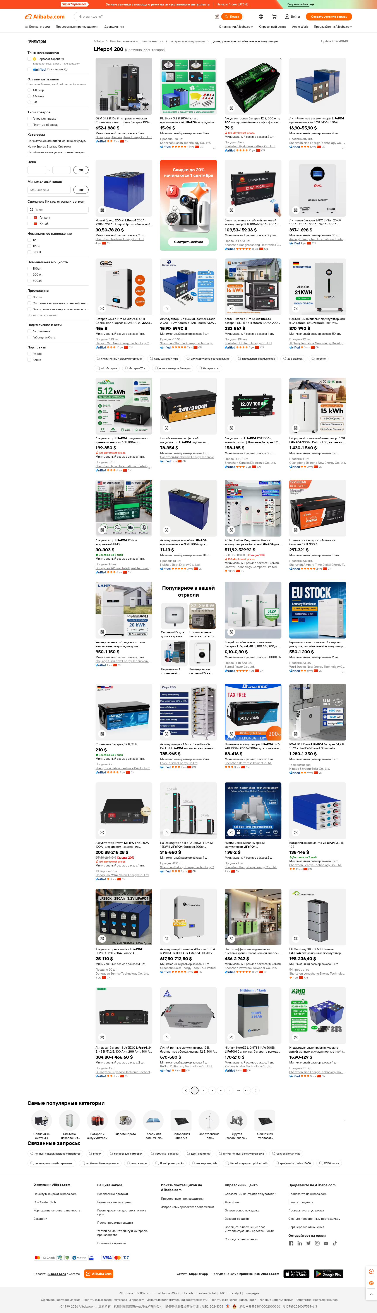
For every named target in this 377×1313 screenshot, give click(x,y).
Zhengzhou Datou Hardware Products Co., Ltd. (124, 768)
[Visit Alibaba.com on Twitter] (308, 1243)
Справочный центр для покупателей (250, 1194)
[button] (216, 16)
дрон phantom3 (201, 1153)
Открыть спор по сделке (242, 1210)
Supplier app (198, 1274)
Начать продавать (300, 1202)
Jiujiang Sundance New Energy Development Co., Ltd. (317, 343)
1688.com (143, 1293)
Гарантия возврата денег (114, 1202)
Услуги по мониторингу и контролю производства (122, 1233)
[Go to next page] (256, 1090)
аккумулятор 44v (206, 1163)
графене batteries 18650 (295, 1163)
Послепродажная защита (115, 1222)
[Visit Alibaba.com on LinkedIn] (299, 1243)
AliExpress (126, 1293)
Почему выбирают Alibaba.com (55, 1194)
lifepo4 (97, 1153)
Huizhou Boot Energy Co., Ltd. (180, 564)
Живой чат (232, 1202)
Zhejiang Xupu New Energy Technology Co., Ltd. (124, 661)
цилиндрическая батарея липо (210, 358)
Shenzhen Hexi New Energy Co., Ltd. (120, 239)
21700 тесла (331, 1163)
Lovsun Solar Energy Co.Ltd (178, 763)
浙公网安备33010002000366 (259, 1306)
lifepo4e (321, 358)
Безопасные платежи (112, 1194)
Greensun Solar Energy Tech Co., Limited (188, 968)
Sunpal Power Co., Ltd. (240, 666)
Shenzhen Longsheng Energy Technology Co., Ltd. (317, 973)
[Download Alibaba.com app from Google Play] (328, 1273)
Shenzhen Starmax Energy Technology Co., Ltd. (188, 343)
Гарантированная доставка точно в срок (121, 1212)
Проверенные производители (182, 1198)
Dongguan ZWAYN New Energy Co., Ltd (122, 875)
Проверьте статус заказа (306, 1210)
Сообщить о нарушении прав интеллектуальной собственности (249, 1229)
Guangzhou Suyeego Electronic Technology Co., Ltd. (124, 1072)
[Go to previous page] (186, 1090)
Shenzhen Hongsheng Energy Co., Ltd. (251, 867)
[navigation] (58, 566)
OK (81, 170)
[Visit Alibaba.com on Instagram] (317, 1243)
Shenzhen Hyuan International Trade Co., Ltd (124, 466)
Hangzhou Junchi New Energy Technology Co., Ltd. (188, 457)
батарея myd (211, 368)
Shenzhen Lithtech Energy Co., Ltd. (248, 343)
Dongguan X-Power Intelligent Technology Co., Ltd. (124, 568)
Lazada (188, 1293)
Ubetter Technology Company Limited (251, 567)
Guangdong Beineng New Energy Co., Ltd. (124, 137)
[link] (371, 1271)
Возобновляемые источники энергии (136, 41)
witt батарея (109, 368)
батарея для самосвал (128, 1153)
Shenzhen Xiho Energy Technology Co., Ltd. (317, 142)
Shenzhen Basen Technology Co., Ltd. (185, 142)
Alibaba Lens (57, 1274)
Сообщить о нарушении (241, 1239)
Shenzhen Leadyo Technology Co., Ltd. (315, 865)
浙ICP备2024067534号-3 (300, 1306)
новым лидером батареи (174, 368)
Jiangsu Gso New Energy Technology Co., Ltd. (124, 343)
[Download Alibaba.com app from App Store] (296, 1273)
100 (247, 1090)
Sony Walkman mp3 (166, 358)
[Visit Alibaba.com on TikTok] (334, 1243)
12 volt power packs (172, 1163)
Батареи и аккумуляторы (187, 41)
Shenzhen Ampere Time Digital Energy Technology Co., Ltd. (317, 564)
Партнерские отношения (306, 1227)
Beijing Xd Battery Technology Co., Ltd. (186, 1066)
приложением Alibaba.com (259, 1274)
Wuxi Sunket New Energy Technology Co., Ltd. (317, 666)
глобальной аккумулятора (258, 358)
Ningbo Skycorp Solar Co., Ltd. (309, 768)
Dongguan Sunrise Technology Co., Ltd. (122, 973)
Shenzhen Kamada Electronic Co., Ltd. (250, 462)
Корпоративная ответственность (57, 1210)
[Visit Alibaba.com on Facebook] (291, 1243)
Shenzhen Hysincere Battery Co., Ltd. (250, 146)
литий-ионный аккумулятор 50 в (121, 358)
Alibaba (99, 41)
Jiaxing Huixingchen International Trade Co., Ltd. (317, 239)
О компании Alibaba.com (52, 1184)
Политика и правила (111, 1243)
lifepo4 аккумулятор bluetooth (248, 1163)
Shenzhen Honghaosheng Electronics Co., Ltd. (253, 244)
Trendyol (235, 1293)
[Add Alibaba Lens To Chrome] (98, 1273)
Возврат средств (237, 1218)
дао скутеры (295, 358)
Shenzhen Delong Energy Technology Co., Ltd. (188, 867)
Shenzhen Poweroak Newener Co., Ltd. (251, 968)
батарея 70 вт (138, 368)
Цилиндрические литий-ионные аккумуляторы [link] (244, 41)
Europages (252, 1293)
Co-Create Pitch (45, 1202)
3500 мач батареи (166, 1153)
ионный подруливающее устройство (58, 1153)
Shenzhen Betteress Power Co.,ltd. (248, 763)
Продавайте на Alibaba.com (307, 1194)
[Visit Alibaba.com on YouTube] (326, 1243)
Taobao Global (206, 1293)
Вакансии (40, 1218)
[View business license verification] (228, 1306)
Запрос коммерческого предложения (187, 1207)
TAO (222, 1293)
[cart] (275, 17)
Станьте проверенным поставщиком (314, 1218)
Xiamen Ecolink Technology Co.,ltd (248, 1066)
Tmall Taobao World (167, 1293)
